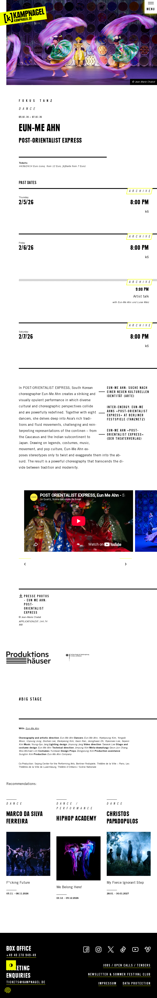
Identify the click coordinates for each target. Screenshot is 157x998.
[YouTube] (135, 949)
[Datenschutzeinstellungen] (7, 990)
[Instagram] (98, 949)
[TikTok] (123, 949)
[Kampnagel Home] (23, 13)
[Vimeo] (148, 949)
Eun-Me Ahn (32, 728)
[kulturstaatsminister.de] (77, 657)
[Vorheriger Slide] (25, 564)
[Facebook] (86, 949)
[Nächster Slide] (126, 564)
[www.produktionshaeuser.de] (28, 657)
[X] (111, 949)
